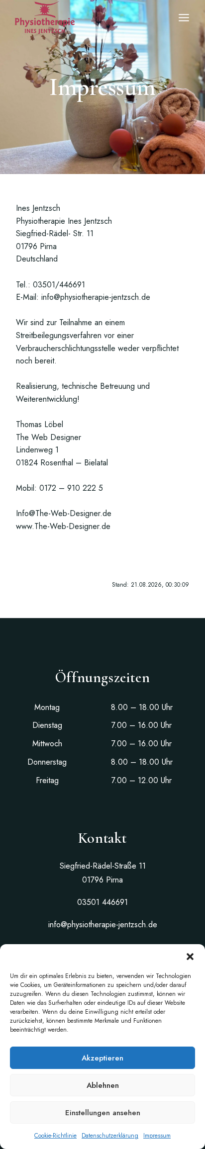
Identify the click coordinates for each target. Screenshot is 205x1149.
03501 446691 (102, 902)
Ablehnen (103, 1085)
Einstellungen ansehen (102, 1112)
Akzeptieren (102, 1058)
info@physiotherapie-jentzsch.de (102, 924)
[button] (190, 957)
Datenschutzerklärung (110, 1135)
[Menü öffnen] (184, 17)
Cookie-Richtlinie (55, 1135)
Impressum (157, 1135)
